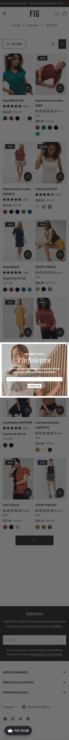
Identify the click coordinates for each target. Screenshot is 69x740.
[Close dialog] (67, 344)
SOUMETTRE (34, 386)
